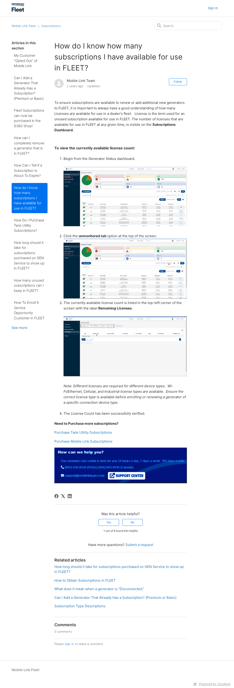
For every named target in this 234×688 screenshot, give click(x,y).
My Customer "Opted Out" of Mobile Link (25, 60)
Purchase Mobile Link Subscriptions (83, 441)
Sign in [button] (213, 8)
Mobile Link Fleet (24, 26)
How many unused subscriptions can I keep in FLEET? (29, 285)
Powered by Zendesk (215, 684)
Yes (108, 522)
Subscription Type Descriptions (79, 606)
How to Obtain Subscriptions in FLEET (85, 580)
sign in (69, 644)
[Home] (18, 10)
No (132, 522)
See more (19, 327)
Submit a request (139, 545)
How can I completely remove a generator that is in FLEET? (29, 146)
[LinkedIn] (70, 496)
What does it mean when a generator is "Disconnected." (99, 589)
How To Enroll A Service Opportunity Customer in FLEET (29, 310)
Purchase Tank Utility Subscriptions (83, 432)
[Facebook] (56, 496)
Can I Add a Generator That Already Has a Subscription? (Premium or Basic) (29, 88)
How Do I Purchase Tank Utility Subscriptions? (29, 225)
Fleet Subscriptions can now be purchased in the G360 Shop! (29, 118)
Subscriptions (51, 26)
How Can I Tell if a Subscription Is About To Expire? (28, 170)
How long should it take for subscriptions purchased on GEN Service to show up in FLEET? (29, 255)
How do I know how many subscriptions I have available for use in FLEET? (27, 197)
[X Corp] (63, 496)
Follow (178, 81)
